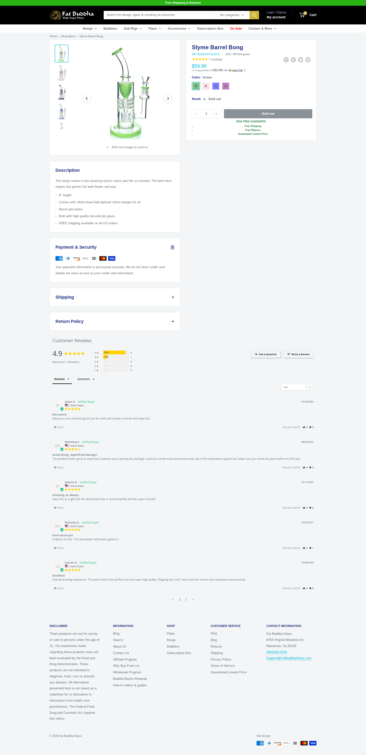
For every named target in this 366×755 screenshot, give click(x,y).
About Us (119, 646)
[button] (251, 70)
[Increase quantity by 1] (216, 113)
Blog (116, 633)
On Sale (236, 28)
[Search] (254, 15)
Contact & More (260, 28)
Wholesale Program (127, 672)
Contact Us (121, 653)
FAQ (214, 633)
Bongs (88, 28)
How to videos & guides (130, 685)
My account (276, 17)
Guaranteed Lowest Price (229, 672)
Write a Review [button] (300, 354)
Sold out (268, 113)
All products (68, 36)
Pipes (152, 28)
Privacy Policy (221, 659)
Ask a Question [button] (268, 354)
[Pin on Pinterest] (293, 59)
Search (118, 640)
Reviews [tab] (59, 379)
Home (53, 36)
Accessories (177, 28)
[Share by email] (308, 59)
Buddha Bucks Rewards (130, 679)
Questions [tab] (83, 379)
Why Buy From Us (126, 666)
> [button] (193, 599)
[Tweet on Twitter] (300, 59)
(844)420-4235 (276, 652)
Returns (216, 646)
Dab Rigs (131, 28)
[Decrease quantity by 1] (196, 113)
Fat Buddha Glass (206, 54)
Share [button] (60, 427)
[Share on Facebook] (286, 59)
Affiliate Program (125, 659)
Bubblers (110, 28)
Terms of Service (223, 666)
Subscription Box (210, 28)
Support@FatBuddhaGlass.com (288, 658)
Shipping (217, 653)
